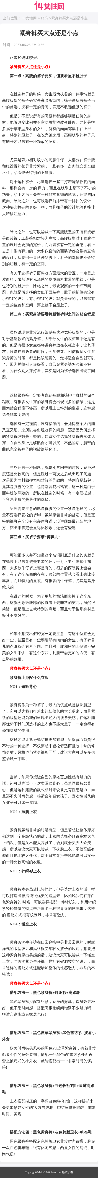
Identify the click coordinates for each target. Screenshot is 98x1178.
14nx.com (56, 1172)
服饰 (44, 18)
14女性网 (29, 18)
